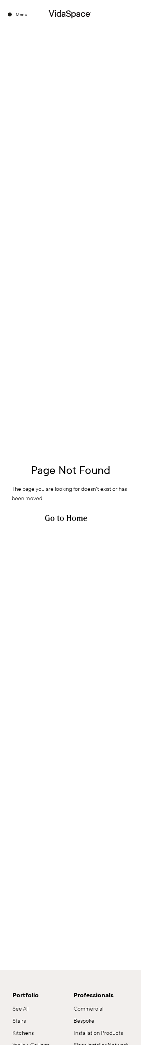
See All (21, 1008)
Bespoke (84, 1021)
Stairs (19, 1021)
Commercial (88, 1008)
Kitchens (23, 1033)
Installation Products (98, 1033)
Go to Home (66, 518)
